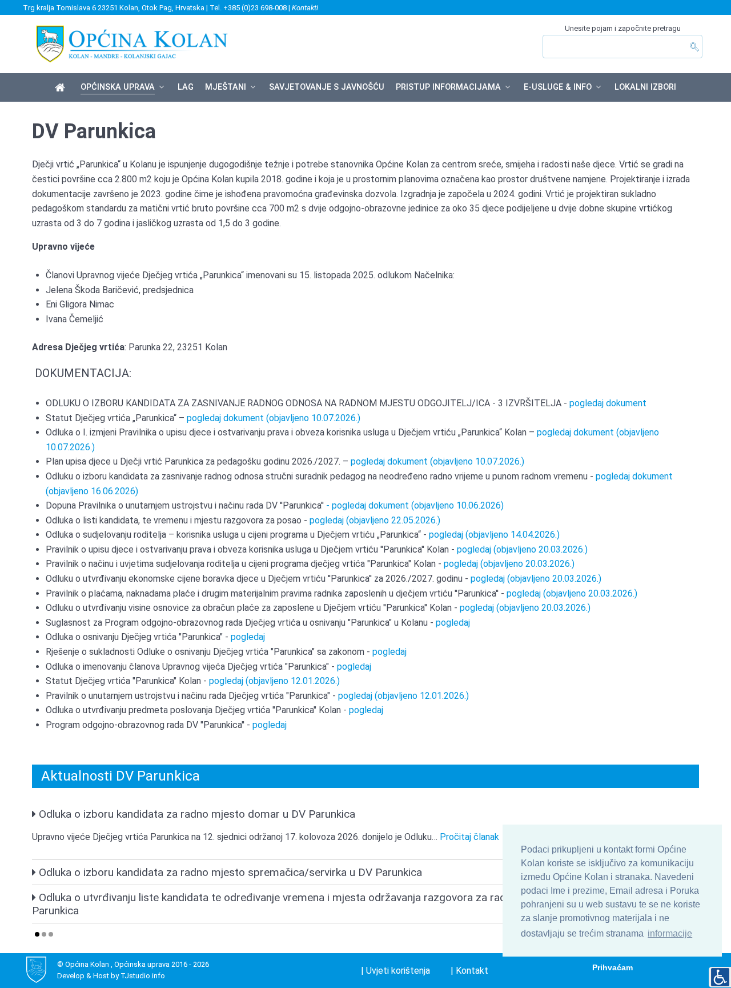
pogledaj (453, 622)
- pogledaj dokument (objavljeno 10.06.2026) (415, 505)
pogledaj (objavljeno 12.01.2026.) (274, 680)
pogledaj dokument (607, 403)
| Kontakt (469, 970)
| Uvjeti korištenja (395, 970)
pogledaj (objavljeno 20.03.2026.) (522, 549)
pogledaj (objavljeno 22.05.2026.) (373, 520)
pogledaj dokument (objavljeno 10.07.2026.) (273, 418)
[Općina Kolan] (62, 88)
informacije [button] (670, 933)
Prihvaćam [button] (612, 967)
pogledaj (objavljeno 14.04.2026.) (493, 534)
